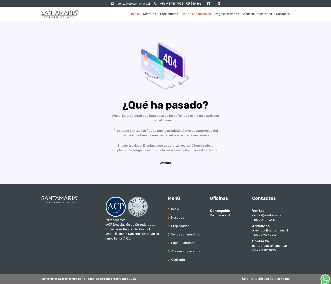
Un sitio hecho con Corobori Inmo (266, 279)
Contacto (283, 14)
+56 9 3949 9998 (264, 235)
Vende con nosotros (196, 14)
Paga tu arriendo (227, 14)
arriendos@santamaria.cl (270, 230)
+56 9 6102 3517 (264, 220)
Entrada (165, 163)
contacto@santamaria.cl (270, 246)
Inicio (135, 14)
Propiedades (169, 14)
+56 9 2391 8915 (264, 250)
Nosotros (149, 14)
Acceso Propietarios (257, 14)
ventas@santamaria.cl (268, 215)
